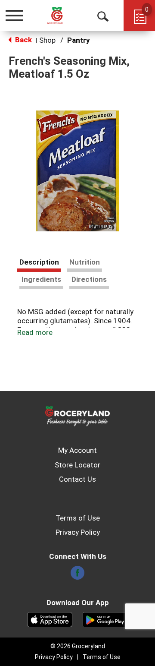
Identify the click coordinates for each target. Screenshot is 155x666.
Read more (35, 332)
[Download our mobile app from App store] (49, 619)
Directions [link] (89, 279)
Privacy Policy (78, 532)
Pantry (78, 40)
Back (22, 39)
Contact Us (77, 479)
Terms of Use (78, 518)
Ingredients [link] (41, 279)
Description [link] (39, 262)
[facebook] (77, 575)
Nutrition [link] (84, 262)
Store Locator (77, 465)
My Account (77, 450)
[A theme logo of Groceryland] (62, 15)
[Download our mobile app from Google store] (105, 619)
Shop (47, 40)
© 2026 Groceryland (77, 646)
